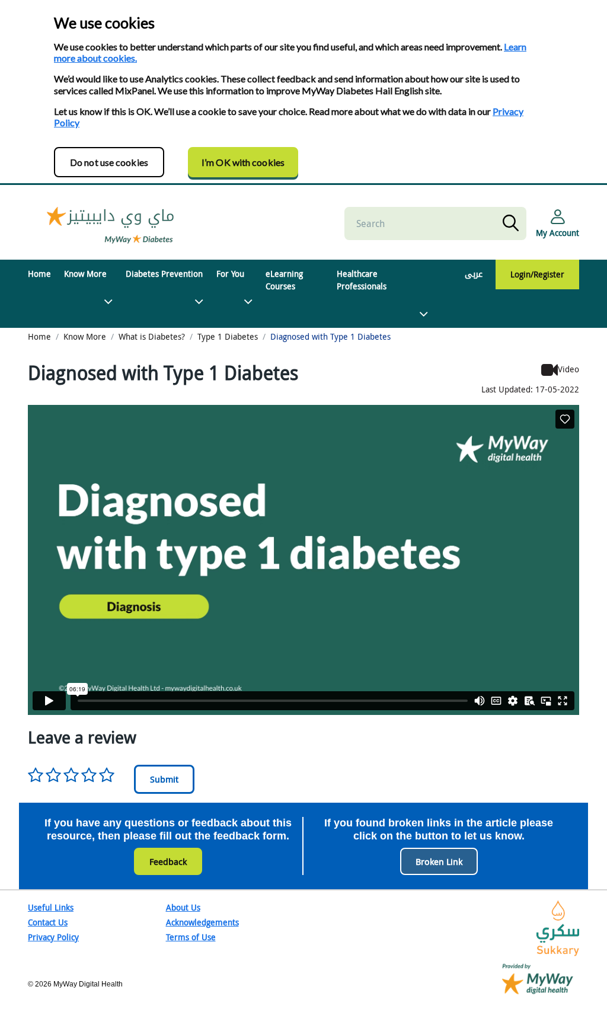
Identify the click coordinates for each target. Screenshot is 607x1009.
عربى (474, 273)
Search (513, 223)
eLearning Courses (284, 280)
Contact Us (48, 922)
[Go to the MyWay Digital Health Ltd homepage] (111, 223)
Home (39, 273)
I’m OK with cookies (243, 162)
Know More (85, 273)
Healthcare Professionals (361, 280)
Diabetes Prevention (164, 273)
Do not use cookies (109, 162)
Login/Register (537, 274)
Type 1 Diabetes (227, 336)
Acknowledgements (202, 922)
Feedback (168, 861)
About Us (183, 907)
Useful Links (51, 907)
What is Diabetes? (152, 336)
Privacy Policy (53, 937)
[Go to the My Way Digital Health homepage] (537, 978)
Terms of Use (191, 937)
